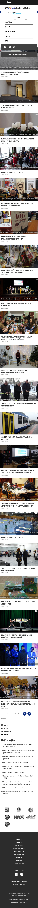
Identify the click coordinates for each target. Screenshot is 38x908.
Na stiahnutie (19, 864)
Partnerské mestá (19, 849)
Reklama (19, 858)
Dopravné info (19, 852)
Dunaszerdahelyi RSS (14, 47)
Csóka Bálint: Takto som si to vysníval (15, 762)
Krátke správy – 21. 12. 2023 (12, 172)
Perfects (19, 839)
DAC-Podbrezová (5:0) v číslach (13, 772)
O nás (6, 728)
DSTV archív (8, 735)
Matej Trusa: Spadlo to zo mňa (13, 788)
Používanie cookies (19, 896)
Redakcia (7, 732)
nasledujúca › (24, 714)
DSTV (6, 725)
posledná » (29, 714)
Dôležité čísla (19, 855)
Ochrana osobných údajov (19, 893)
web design (15, 902)
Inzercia (8, 7)
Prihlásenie (33, 18)
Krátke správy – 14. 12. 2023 (12, 537)
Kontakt (19, 861)
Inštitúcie (19, 845)
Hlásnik (8, 2)
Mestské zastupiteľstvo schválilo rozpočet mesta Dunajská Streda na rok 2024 (18, 704)
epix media (23, 902)
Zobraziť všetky (19, 884)
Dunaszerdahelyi (5, 47)
